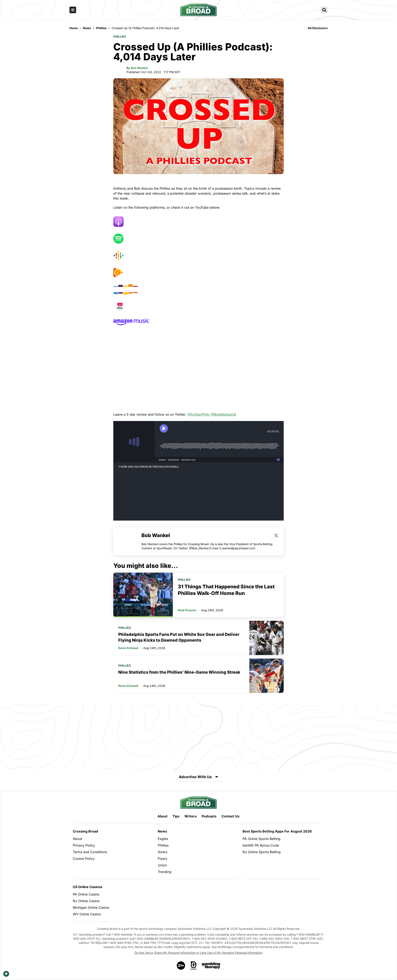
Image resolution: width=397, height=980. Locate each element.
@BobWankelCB (223, 414)
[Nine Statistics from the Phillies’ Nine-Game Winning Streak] (266, 676)
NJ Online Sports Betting (262, 852)
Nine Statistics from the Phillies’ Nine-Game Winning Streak (179, 672)
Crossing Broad (85, 831)
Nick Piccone (187, 610)
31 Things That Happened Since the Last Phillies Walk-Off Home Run (226, 590)
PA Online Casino (86, 894)
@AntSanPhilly (199, 414)
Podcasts (209, 816)
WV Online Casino (87, 914)
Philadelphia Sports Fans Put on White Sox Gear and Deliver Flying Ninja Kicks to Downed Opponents (178, 637)
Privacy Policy (84, 845)
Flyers (162, 858)
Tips (175, 816)
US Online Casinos (87, 887)
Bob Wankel (139, 68)
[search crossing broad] (324, 10)
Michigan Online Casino (91, 907)
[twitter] (276, 535)
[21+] (181, 965)
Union (162, 865)
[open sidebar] (72, 10)
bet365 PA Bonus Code (261, 845)
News (162, 831)
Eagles (163, 839)
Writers (190, 816)
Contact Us (230, 816)
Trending (164, 872)
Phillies (119, 36)
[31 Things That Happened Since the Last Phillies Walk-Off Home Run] (143, 595)
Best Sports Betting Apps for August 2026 (277, 831)
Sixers (162, 852)
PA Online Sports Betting (261, 839)
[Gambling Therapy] (211, 965)
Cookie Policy (83, 858)
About (162, 816)
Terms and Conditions (90, 852)
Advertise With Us (195, 777)
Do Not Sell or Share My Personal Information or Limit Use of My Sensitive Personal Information (199, 952)
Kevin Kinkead (128, 648)
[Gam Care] (193, 965)
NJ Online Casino (86, 901)
